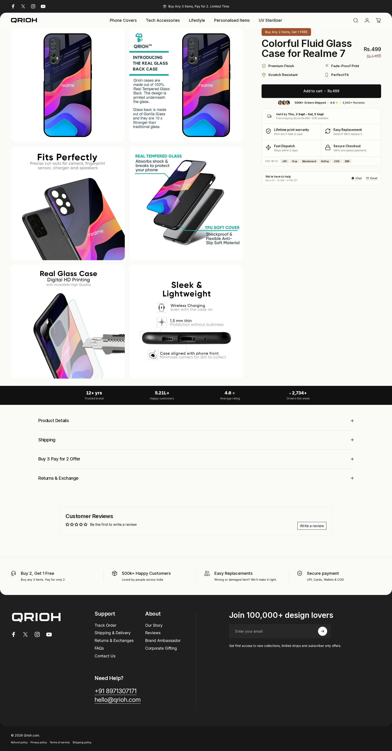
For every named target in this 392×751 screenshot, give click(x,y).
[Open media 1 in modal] (68, 85)
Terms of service (60, 742)
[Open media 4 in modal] (186, 203)
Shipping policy (82, 742)
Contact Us (105, 655)
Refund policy (19, 742)
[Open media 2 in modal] (186, 85)
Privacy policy (38, 742)
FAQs (99, 648)
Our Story (154, 625)
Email (373, 178)
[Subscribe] (322, 631)
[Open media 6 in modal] (186, 322)
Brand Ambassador (163, 640)
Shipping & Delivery (113, 632)
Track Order (105, 625)
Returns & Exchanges (114, 640)
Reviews (153, 632)
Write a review (312, 525)
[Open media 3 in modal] (68, 203)
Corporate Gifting (161, 648)
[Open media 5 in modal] (68, 322)
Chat (358, 178)
